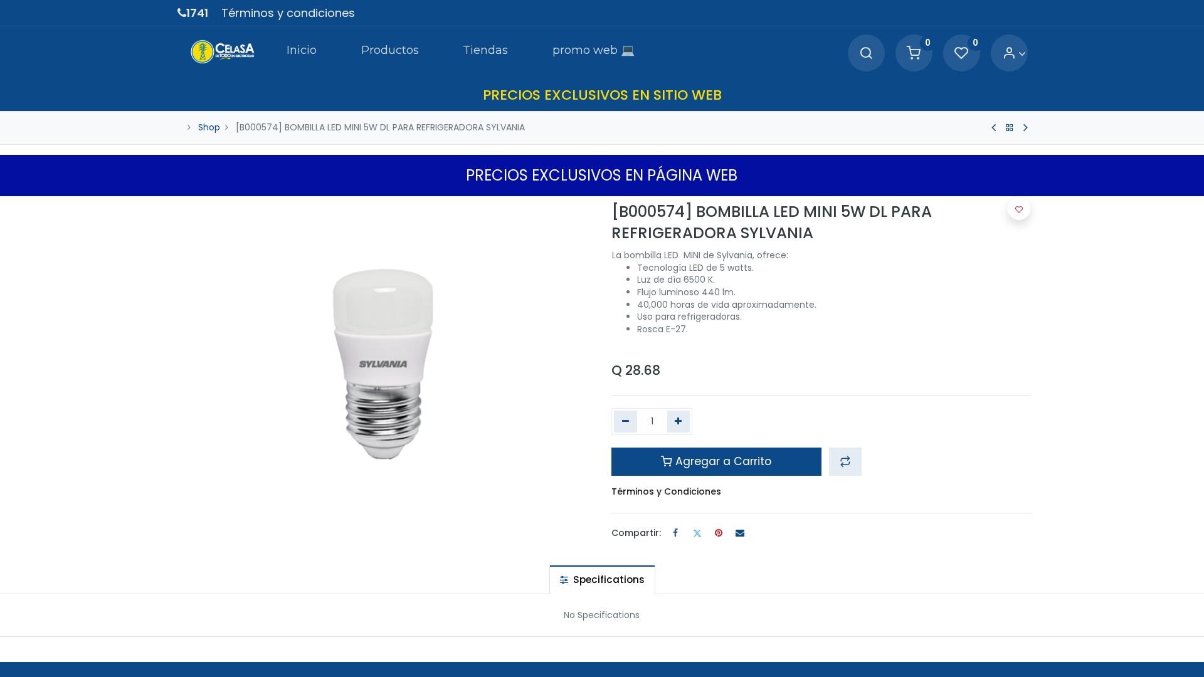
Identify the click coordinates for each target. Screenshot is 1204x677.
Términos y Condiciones (666, 491)
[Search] (866, 53)
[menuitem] (302, 52)
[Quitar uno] (625, 422)
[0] (914, 53)
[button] (845, 461)
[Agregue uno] (678, 422)
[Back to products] (1009, 128)
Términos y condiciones (288, 13)
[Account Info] (1014, 53)
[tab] (602, 579)
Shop (209, 127)
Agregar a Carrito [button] (721, 461)
